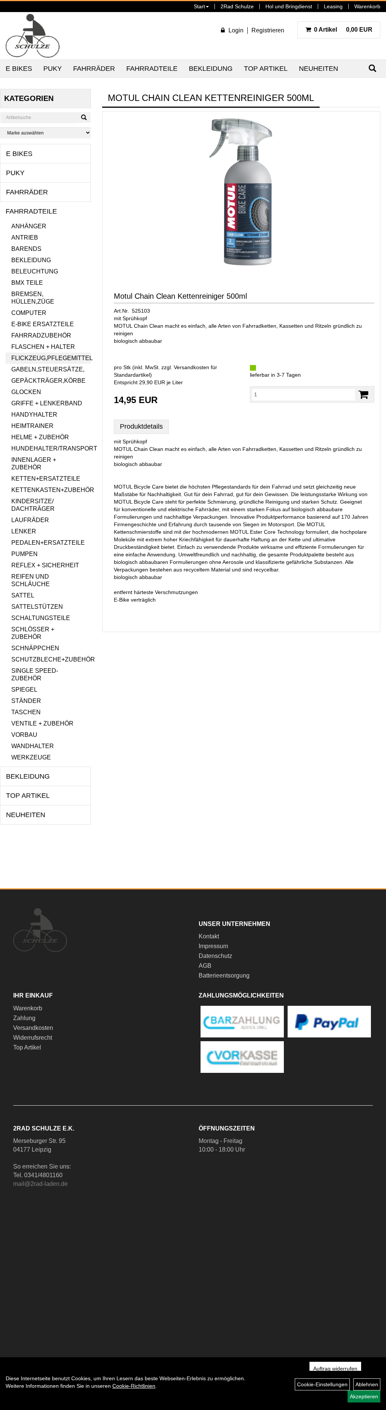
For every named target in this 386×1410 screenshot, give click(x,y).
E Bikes (19, 68)
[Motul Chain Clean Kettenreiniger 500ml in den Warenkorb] (363, 394)
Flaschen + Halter (43, 347)
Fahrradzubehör (41, 335)
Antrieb (24, 237)
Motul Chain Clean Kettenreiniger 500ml (180, 296)
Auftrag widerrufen (335, 1369)
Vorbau (24, 735)
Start (199, 6)
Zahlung (24, 1018)
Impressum (213, 946)
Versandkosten (33, 1028)
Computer (28, 313)
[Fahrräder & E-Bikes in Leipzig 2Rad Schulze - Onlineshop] (33, 36)
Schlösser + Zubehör (32, 633)
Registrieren (267, 30)
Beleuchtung (34, 271)
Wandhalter (32, 746)
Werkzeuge (31, 757)
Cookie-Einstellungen (322, 1384)
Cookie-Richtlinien (133, 1386)
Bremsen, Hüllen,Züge (32, 298)
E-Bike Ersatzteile (42, 324)
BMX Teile (27, 283)
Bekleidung (211, 68)
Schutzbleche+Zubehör (51, 659)
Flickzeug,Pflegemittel (51, 358)
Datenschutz (215, 956)
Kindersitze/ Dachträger (33, 505)
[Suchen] (83, 117)
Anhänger (28, 226)
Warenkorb (367, 6)
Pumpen (24, 554)
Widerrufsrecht (32, 1037)
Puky (52, 68)
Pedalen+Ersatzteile (48, 542)
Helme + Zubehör (40, 437)
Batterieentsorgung (224, 975)
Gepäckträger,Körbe (48, 380)
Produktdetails (141, 426)
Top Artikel (266, 68)
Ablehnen (366, 1384)
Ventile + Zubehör (42, 723)
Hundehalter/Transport (51, 448)
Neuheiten (318, 68)
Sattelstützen (37, 606)
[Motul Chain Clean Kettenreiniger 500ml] (241, 192)
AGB (205, 965)
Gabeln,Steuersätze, (47, 369)
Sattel (22, 595)
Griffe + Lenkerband (46, 403)
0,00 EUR (343, 29)
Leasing (333, 6)
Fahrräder (94, 68)
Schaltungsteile (40, 618)
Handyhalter (34, 414)
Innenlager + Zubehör (33, 464)
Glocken (26, 392)
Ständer (26, 701)
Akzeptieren (364, 1396)
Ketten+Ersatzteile (45, 478)
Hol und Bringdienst (288, 6)
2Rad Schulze (237, 6)
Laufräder (30, 520)
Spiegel (24, 689)
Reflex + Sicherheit (45, 565)
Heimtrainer (32, 426)
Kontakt (209, 936)
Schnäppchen (35, 648)
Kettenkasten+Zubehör (51, 490)
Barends (26, 249)
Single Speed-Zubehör (34, 674)
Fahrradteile (152, 68)
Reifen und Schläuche (30, 580)
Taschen (26, 712)
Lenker (23, 531)
